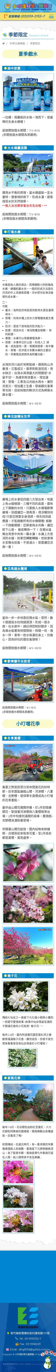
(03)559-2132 (31, 16)
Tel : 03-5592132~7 (30, 1338)
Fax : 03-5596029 (30, 1344)
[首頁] (3, 43)
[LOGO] (28, 5)
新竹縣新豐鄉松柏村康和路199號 (30, 1333)
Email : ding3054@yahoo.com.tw (29, 1349)
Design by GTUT (28, 1369)
